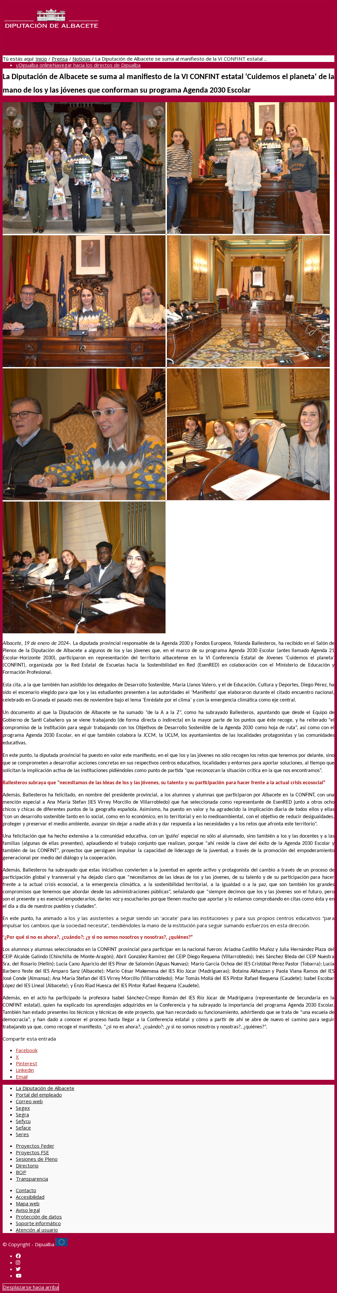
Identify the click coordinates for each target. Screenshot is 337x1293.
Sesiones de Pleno (37, 1159)
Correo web (29, 1101)
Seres (22, 1134)
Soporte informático (38, 1223)
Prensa (60, 58)
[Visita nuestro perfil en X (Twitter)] (18, 1269)
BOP (21, 1172)
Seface (23, 1127)
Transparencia (32, 1178)
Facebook (27, 1050)
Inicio (41, 58)
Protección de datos (39, 1216)
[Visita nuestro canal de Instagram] (18, 1262)
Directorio (27, 1165)
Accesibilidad (30, 1196)
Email (22, 1076)
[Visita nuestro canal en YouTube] (18, 1275)
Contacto (26, 1190)
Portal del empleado (39, 1094)
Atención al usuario (37, 1229)
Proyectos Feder (35, 1145)
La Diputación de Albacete (45, 1088)
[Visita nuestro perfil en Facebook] (18, 1255)
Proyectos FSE (32, 1152)
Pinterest (26, 1063)
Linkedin (25, 1070)
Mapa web (27, 1203)
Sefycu (23, 1121)
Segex (23, 1108)
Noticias (81, 58)
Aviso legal (28, 1210)
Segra (22, 1114)
